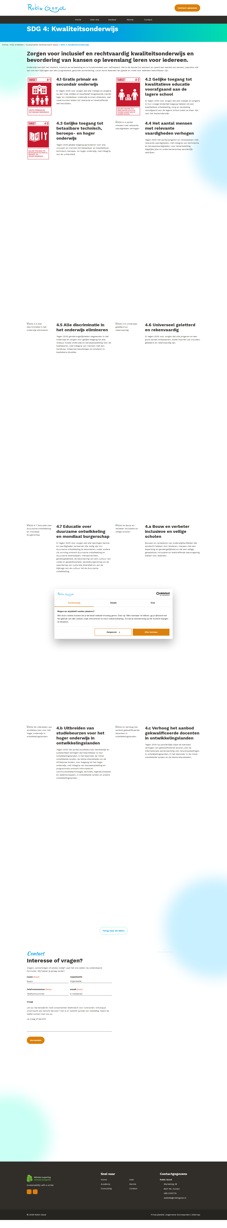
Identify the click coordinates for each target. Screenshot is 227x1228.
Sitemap (196, 1214)
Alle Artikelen (17, 44)
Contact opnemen (187, 8)
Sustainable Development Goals (42, 44)
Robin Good (40, 1214)
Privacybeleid (157, 1214)
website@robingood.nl (175, 1198)
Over (131, 1179)
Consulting (106, 1188)
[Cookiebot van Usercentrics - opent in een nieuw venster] (158, 594)
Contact (133, 1188)
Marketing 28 (170, 1184)
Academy (105, 1184)
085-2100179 (170, 1193)
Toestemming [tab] (74, 603)
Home (5, 44)
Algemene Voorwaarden (178, 1214)
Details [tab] (113, 603)
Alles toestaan (151, 632)
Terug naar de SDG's (113, 930)
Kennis (132, 1184)
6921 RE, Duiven (172, 1189)
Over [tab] (153, 603)
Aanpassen (112, 632)
